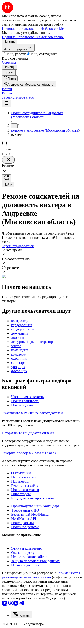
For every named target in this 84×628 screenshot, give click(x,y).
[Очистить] (8, 160)
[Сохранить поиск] (6, 178)
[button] (7, 89)
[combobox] (23, 149)
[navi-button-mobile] (6, 103)
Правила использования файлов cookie (33, 37)
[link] (10, 78)
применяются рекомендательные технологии (41, 575)
